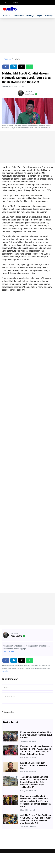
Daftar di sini (8, 652)
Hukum (17, 59)
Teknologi (49, 16)
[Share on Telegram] (13, 67)
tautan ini (5, 671)
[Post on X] (21, 67)
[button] (49, 6)
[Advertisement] (27, 36)
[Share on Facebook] (5, 67)
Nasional (6, 16)
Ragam (39, 16)
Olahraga (30, 16)
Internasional (18, 16)
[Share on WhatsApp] (29, 67)
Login (4, 2)
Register (15, 2)
